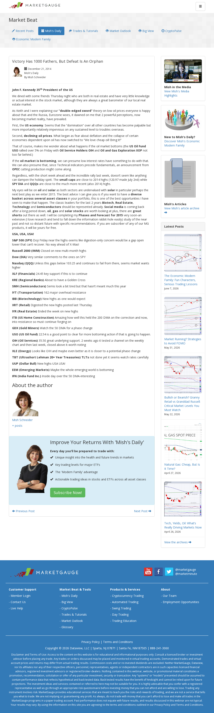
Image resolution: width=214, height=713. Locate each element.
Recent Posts (24, 31)
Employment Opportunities (181, 602)
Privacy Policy (90, 642)
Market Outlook (120, 31)
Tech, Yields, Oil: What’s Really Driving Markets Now (183, 525)
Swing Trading (121, 608)
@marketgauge (185, 570)
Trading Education (124, 621)
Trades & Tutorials (85, 31)
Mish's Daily (52, 31)
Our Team (170, 596)
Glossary (67, 627)
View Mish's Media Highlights (176, 93)
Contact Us (18, 602)
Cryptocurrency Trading (128, 596)
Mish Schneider (22, 420)
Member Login (21, 596)
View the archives (176, 542)
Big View (147, 31)
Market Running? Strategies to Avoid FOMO (182, 341)
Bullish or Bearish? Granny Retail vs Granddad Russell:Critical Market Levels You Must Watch (182, 403)
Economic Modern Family (33, 39)
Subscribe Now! (68, 492)
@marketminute (186, 574)
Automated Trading (125, 602)
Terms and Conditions (118, 642)
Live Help (17, 608)
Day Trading (120, 614)
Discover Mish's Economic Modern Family (182, 143)
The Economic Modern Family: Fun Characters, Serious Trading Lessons (180, 280)
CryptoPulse (173, 31)
